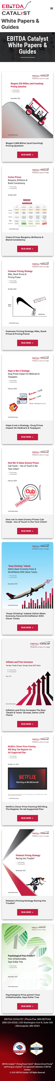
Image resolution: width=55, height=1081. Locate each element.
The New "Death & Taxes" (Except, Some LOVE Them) (26, 712)
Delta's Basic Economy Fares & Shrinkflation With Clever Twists (26, 616)
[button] (51, 8)
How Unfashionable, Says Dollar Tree (23, 996)
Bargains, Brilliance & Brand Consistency (24, 238)
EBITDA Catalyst (27, 38)
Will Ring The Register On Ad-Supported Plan (26, 807)
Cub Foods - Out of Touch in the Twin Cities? (26, 520)
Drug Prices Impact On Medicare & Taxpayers (24, 426)
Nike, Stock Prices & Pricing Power (26, 332)
